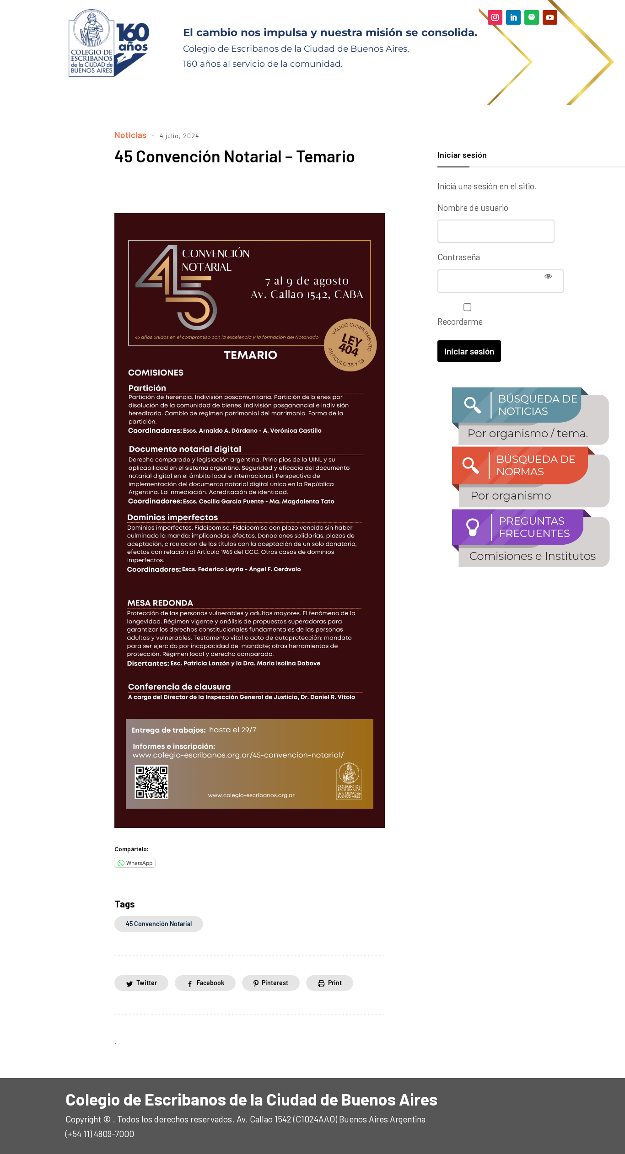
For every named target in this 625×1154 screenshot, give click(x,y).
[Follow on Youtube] (550, 17)
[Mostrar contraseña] (548, 275)
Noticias (130, 134)
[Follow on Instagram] (495, 17)
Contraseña (458, 257)
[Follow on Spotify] (531, 17)
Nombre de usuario (472, 207)
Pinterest (275, 983)
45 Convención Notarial (159, 924)
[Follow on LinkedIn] (513, 17)
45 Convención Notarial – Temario (234, 156)
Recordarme (460, 321)
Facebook (210, 983)
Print (335, 983)
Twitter (146, 983)
